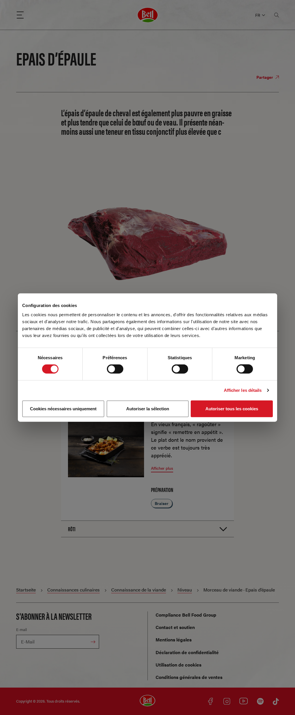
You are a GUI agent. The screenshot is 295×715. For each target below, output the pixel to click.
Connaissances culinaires (73, 589)
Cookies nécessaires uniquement (63, 408)
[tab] (147, 529)
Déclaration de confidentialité (187, 652)
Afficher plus (162, 468)
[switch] (115, 369)
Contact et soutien (175, 627)
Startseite (26, 589)
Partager (265, 77)
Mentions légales (174, 639)
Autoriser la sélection (147, 408)
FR (257, 15)
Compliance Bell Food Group (186, 614)
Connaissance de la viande (138, 589)
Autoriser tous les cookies (231, 408)
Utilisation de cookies (178, 664)
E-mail (21, 629)
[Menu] (20, 15)
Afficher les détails (243, 390)
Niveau (184, 589)
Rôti (71, 529)
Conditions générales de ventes (189, 677)
